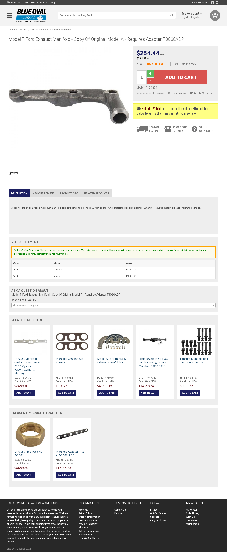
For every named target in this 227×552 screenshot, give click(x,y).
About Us (83, 527)
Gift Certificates (158, 513)
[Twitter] (217, 2)
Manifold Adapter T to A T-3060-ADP (70, 453)
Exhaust (23, 29)
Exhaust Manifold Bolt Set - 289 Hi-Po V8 (194, 360)
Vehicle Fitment (44, 193)
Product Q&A (69, 193)
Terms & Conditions (89, 538)
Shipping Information (89, 516)
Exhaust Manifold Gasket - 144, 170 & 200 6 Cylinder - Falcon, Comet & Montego (27, 366)
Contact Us (32, 2)
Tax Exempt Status (88, 520)
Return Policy (85, 513)
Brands (153, 509)
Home (12, 29)
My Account (192, 509)
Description (19, 193)
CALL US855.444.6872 (206, 128)
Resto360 (83, 509)
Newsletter (191, 520)
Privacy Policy (85, 534)
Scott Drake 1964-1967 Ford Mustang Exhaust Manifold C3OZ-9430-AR (153, 364)
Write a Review (177, 93)
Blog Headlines (158, 520)
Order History (193, 513)
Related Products (96, 193)
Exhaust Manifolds (61, 29)
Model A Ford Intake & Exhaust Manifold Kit (111, 360)
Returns (118, 513)
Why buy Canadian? (89, 524)
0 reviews (158, 93)
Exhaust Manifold (39, 29)
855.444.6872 (16, 2)
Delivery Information (89, 531)
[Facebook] (212, 2)
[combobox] (113, 305)
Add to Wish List (203, 93)
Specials (154, 516)
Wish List (190, 516)
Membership (192, 524)
